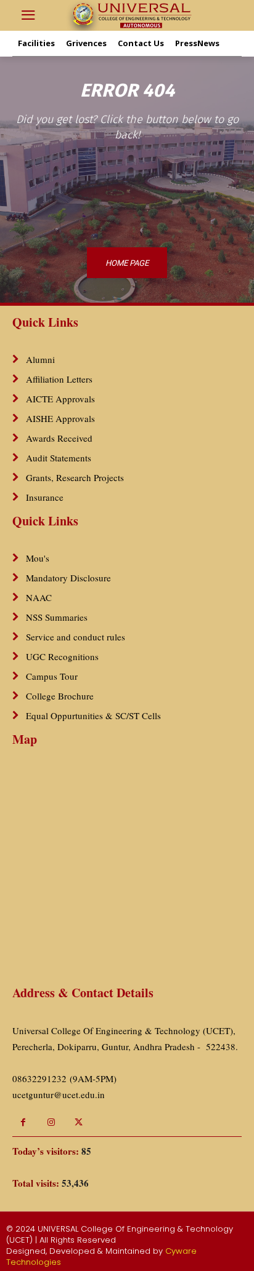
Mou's (37, 558)
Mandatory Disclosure (68, 578)
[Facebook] (23, 1122)
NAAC (39, 597)
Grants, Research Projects (75, 477)
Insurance (44, 497)
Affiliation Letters (59, 379)
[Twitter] (78, 1122)
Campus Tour (52, 676)
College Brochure (60, 696)
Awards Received (59, 438)
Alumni (40, 359)
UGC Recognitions (62, 656)
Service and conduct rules (75, 637)
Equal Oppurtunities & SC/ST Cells (93, 715)
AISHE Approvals (60, 418)
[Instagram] (51, 1122)
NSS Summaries (57, 617)
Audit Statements (58, 458)
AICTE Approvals (60, 398)
